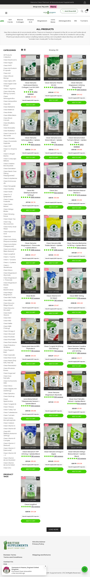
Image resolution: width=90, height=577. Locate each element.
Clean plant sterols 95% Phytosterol (30, 347)
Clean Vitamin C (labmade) (9, 449)
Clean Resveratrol (10, 365)
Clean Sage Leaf (9, 373)
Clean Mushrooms (10, 60)
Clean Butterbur (9, 131)
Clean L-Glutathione (8, 266)
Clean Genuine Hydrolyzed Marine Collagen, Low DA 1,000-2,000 (31, 86)
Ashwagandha (65, 21)
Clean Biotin (30, 296)
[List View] (25, 50)
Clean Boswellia (9, 128)
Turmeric (84, 21)
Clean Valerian (9, 423)
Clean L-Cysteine (10, 262)
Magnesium (42, 21)
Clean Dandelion (10, 169)
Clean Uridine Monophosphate (9, 419)
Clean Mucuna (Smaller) (9, 309)
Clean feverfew (9, 189)
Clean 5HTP (8, 65)
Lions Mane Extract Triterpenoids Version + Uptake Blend (30, 401)
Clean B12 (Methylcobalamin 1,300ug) (31, 192)
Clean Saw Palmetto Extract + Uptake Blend (76, 400)
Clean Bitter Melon (10, 115)
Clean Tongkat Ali (10, 404)
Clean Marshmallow (8, 289)
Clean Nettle (8, 323)
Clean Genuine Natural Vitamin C (76, 191)
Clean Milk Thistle (10, 297)
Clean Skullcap (9, 396)
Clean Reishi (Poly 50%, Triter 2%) (10, 362)
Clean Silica (8, 386)
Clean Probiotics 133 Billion (9, 346)
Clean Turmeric (9, 415)
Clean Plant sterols (10, 342)
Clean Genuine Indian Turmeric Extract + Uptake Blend (76, 140)
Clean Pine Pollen (9, 340)
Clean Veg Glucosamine (8, 223)
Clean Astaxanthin (10, 101)
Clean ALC (7, 73)
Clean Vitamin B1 (10, 429)
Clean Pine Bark (9, 337)
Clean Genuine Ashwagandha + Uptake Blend (30, 140)
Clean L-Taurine (9, 257)
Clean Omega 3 (9, 331)
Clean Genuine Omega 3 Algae (53, 453)
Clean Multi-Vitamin (8, 314)
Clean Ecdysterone (10, 178)
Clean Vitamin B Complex (9, 439)
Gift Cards (10, 21)
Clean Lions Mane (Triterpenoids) (10, 245)
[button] (29, 92)
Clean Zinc (54, 190)
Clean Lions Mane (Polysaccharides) (10, 240)
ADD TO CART (30, 105)
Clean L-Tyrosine (10, 260)
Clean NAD (7, 321)
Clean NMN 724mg (77, 296)
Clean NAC (7, 318)
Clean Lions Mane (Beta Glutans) (10, 250)
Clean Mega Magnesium (8, 294)
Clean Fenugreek (9, 186)
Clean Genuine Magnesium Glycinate (53, 393)
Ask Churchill (70, 11)
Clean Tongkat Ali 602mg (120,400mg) (53, 347)
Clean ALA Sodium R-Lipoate (10, 69)
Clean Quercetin (9, 355)
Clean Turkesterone (10, 412)
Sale (23, 56)
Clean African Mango (8, 77)
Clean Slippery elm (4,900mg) (10, 390)
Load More (53, 529)
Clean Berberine (9, 107)
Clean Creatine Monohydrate (9, 165)
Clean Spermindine (8, 400)
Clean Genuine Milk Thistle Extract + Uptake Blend (53, 245)
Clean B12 (7, 104)
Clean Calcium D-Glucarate (10, 134)
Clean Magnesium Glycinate (10, 274)
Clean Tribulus (9, 407)
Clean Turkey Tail (10, 410)
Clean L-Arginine (9, 89)
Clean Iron (7, 237)
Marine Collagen (20, 21)
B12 (75, 21)
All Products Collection (8, 56)
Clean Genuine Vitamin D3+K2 (53, 84)
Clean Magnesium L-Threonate (10, 279)
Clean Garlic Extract (8, 205)
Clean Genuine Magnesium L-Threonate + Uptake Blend (30, 245)
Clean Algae (8, 63)
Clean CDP (7, 146)
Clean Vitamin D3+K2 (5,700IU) (9, 464)
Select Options (30, 79)
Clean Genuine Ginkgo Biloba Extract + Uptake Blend (76, 454)
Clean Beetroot (9, 110)
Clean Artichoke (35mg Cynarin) (9, 92)
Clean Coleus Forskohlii (8, 200)
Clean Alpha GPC (10, 81)
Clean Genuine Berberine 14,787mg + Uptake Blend (76, 244)
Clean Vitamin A (9, 426)
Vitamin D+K (30, 21)
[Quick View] (38, 57)
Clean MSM (7, 300)
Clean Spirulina (9, 394)
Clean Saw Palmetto (7, 377)
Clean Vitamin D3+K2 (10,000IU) (9, 459)
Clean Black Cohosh (8, 119)
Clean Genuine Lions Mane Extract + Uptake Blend (53, 140)
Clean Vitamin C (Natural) (9, 444)
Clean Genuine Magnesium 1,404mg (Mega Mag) (77, 85)
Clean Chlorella (9, 138)
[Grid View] (22, 50)
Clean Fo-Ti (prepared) (8, 195)
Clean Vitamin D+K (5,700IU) (54, 297)
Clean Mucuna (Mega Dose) (9, 304)
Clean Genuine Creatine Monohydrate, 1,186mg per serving (77, 348)
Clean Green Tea (9, 219)
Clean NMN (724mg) (7, 327)
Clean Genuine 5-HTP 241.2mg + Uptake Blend (30, 453)
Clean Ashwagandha (9, 97)
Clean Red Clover (10, 358)
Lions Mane (53, 21)
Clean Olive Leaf (9, 334)
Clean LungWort (31, 504)
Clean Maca (8, 270)
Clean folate (8, 192)
